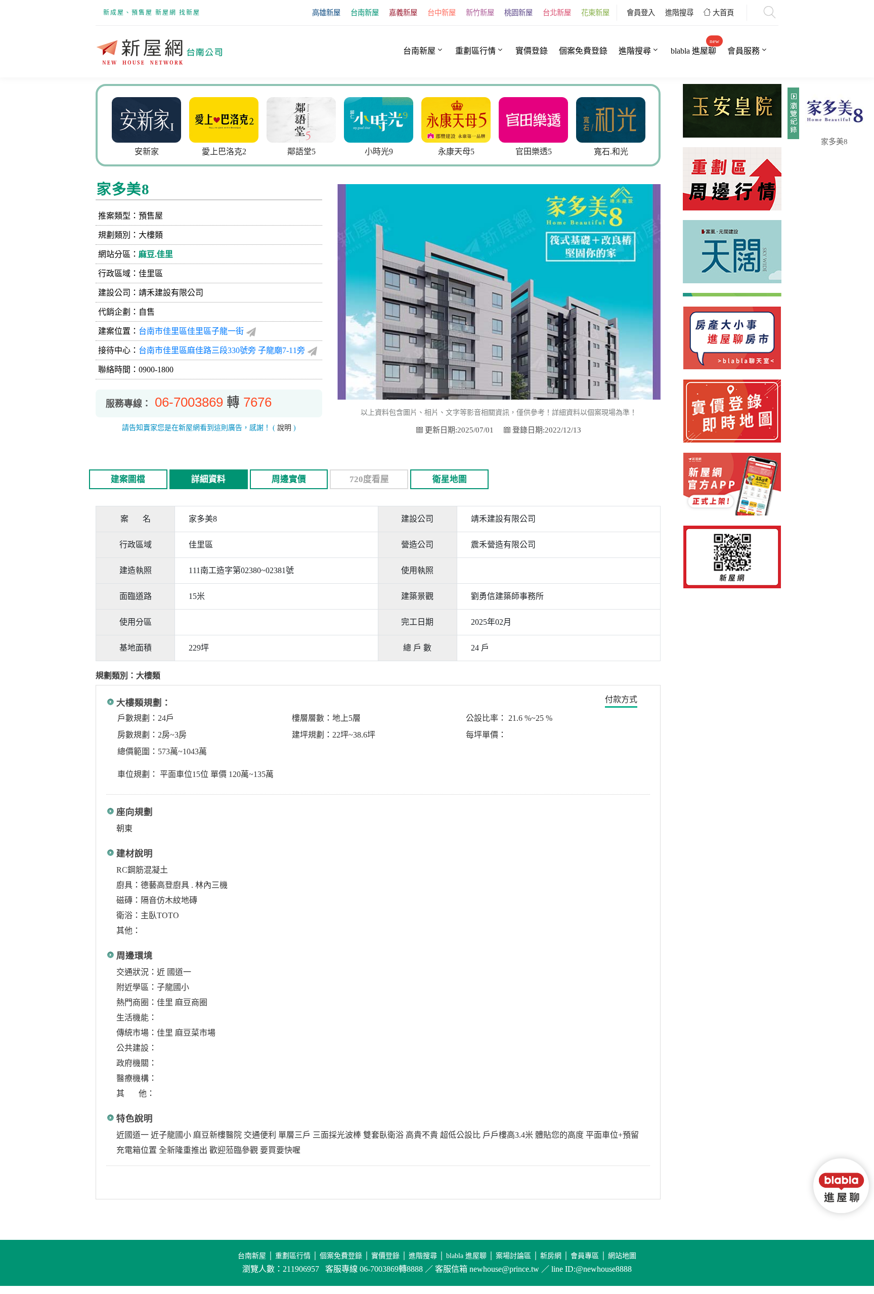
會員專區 (585, 1256)
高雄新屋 (326, 13)
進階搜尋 (679, 13)
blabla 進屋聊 (693, 50)
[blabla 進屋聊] (732, 337)
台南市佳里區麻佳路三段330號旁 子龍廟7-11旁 (222, 350)
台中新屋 (441, 13)
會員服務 (743, 51)
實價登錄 (531, 51)
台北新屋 (557, 13)
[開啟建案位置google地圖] (251, 331)
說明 (284, 428)
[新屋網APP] (732, 484)
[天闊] (732, 240)
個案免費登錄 (583, 51)
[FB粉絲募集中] (732, 557)
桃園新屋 (518, 13)
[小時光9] (307, 118)
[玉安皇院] (617, 118)
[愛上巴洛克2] (153, 118)
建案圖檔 (128, 479)
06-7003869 (189, 402)
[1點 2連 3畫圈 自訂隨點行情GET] (732, 411)
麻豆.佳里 (156, 254)
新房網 (550, 1256)
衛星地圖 (449, 479)
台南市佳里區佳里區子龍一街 (191, 331)
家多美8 (834, 142)
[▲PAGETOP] (843, 1238)
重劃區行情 (475, 51)
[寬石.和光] (540, 118)
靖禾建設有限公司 (171, 292)
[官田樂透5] (462, 118)
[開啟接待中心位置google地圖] (312, 350)
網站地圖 (622, 1256)
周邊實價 (289, 479)
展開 (792, 117)
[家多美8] (834, 111)
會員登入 (641, 13)
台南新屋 (365, 13)
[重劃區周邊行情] (732, 167)
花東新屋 (595, 13)
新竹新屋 (480, 13)
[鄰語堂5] (230, 118)
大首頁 (722, 13)
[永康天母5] (385, 118)
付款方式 (621, 699)
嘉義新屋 (403, 13)
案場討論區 (513, 1256)
